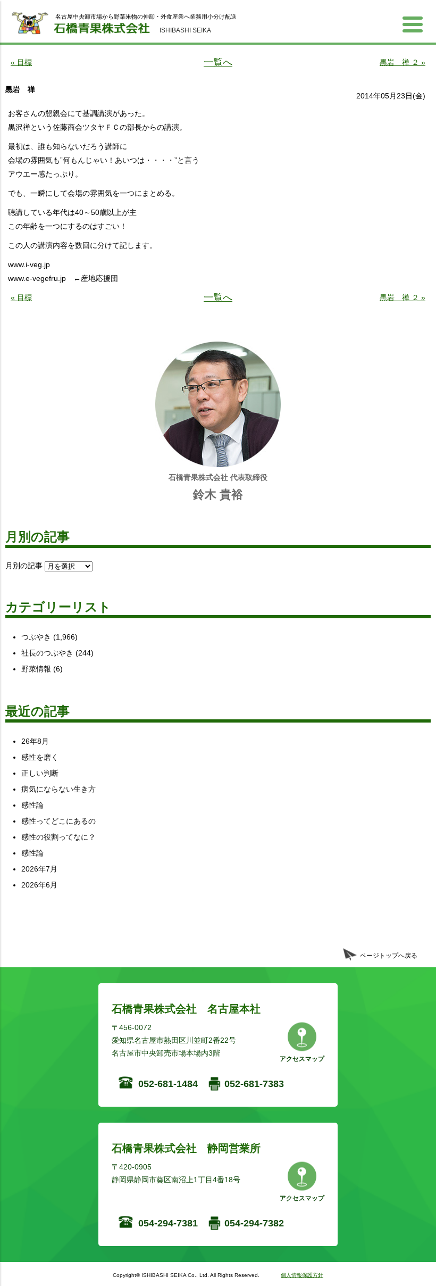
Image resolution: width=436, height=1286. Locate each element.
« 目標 (21, 62)
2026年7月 (39, 869)
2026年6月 (39, 885)
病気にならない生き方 (58, 789)
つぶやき (36, 637)
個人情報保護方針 (302, 1275)
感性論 (32, 805)
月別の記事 (24, 565)
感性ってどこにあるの (58, 821)
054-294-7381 (168, 1223)
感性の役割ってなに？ (58, 837)
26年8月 (35, 741)
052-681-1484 (168, 1083)
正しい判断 (39, 773)
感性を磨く (39, 757)
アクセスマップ (302, 1059)
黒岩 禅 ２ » (402, 62)
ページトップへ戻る (388, 955)
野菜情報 (36, 669)
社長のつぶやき (47, 653)
